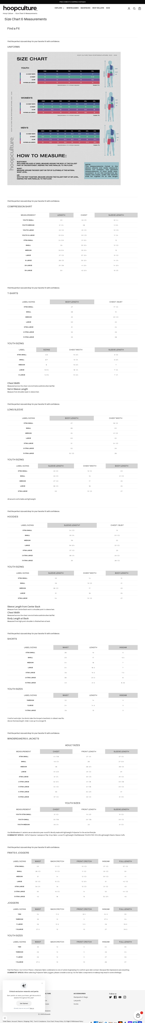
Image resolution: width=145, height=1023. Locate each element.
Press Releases (44, 1011)
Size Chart (50, 1021)
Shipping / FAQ (28, 1021)
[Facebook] (116, 997)
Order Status (7, 1021)
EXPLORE (58, 8)
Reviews (41, 1007)
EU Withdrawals (44, 1014)
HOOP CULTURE (44, 993)
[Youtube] (121, 997)
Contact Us (42, 1000)
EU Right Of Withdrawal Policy (73, 1021)
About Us (41, 997)
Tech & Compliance (40, 1021)
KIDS (108, 8)
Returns (20, 1021)
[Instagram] (125, 997)
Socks (76, 1004)
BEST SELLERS (98, 8)
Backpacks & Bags (81, 997)
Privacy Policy (59, 1021)
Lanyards (77, 1000)
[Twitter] (111, 997)
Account (14, 1021)
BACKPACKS (85, 8)
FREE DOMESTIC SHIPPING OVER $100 (72, 2)
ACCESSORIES (80, 993)
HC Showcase (43, 1004)
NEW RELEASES (73, 8)
